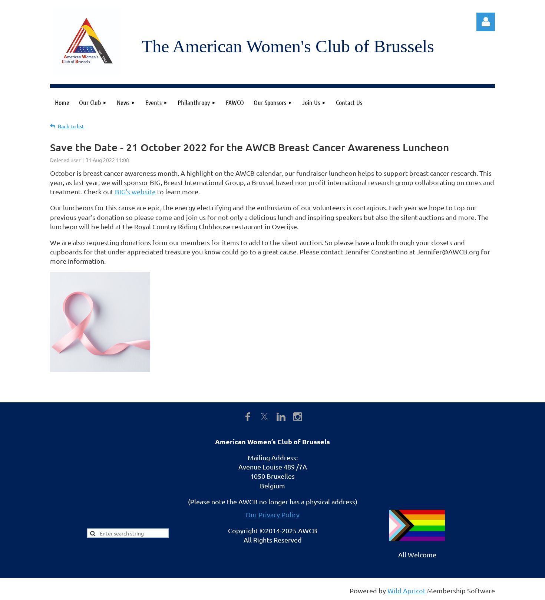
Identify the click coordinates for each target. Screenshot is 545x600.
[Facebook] (247, 417)
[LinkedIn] (281, 417)
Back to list (71, 126)
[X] (264, 417)
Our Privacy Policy (272, 514)
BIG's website (135, 191)
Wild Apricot (406, 590)
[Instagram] (298, 417)
